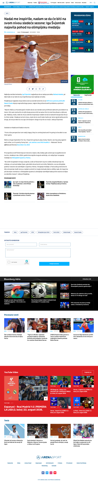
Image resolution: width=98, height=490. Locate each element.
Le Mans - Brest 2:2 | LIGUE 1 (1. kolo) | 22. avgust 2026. (82, 411)
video (18, 463)
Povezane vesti (10, 178)
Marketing (44, 466)
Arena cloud (78, 2)
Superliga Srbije (83, 109)
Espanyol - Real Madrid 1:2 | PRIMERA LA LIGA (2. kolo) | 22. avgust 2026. (25, 408)
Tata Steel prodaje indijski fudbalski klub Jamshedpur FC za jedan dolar (43, 301)
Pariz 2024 (56, 232)
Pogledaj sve (87, 279)
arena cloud (28, 463)
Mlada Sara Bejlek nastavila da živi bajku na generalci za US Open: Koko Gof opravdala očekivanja (82, 443)
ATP (5, 437)
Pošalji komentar (54, 264)
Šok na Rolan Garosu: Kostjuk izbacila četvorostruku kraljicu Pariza (13, 336)
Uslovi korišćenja (81, 463)
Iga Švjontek (26, 94)
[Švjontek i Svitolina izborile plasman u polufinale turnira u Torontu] (7, 196)
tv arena (41, 480)
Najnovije (30, 2)
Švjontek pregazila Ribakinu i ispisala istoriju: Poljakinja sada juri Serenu (57, 183)
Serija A (80, 118)
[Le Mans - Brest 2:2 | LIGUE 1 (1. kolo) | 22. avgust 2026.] (83, 402)
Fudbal (35, 2)
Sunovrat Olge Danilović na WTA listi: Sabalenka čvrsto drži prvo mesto (83, 336)
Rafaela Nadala (58, 94)
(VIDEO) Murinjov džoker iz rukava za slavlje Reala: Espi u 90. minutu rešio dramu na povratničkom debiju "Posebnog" (86, 103)
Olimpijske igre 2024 (43, 232)
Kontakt (54, 466)
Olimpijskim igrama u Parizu (21, 158)
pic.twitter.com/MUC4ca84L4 (39, 142)
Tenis (15, 232)
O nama (60, 463)
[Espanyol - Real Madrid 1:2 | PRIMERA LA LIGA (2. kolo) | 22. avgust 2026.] (26, 388)
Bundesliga (81, 136)
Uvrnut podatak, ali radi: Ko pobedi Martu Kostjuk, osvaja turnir (59, 442)
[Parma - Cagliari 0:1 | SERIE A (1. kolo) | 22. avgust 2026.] (83, 381)
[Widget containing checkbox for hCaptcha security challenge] (18, 262)
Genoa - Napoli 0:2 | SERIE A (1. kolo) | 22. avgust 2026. (59, 411)
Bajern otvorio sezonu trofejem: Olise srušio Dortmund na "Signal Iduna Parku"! (85, 140)
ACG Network (50, 463)
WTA (7, 13)
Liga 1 (80, 127)
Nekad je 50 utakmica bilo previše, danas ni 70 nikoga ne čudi (81, 294)
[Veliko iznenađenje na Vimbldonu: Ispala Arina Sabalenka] (40, 196)
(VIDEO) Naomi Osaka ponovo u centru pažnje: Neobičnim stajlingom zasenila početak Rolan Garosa (59, 337)
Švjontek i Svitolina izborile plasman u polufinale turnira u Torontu (24, 194)
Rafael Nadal (66, 232)
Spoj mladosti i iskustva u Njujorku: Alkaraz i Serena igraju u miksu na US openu (37, 442)
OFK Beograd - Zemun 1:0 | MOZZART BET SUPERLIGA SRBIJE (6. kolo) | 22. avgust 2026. (60, 391)
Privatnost (69, 463)
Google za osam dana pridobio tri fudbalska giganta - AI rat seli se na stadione (14, 302)
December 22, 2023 (23, 145)
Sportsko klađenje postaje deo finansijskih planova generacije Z (81, 285)
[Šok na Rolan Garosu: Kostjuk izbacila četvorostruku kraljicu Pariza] (14, 325)
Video (72, 2)
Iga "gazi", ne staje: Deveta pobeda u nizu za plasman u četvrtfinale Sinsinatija (23, 184)
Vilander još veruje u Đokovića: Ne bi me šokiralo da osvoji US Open (13, 442)
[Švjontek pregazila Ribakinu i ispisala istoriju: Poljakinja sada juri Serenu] (40, 184)
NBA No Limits (60, 2)
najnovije (10, 463)
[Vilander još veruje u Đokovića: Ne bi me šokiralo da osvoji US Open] (14, 431)
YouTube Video (11, 372)
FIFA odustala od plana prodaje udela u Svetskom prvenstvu (80, 303)
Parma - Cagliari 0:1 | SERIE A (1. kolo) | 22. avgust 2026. (82, 390)
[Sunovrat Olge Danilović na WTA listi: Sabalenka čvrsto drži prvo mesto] (83, 325)
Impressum (39, 463)
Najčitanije (88, 95)
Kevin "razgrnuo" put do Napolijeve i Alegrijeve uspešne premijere (84, 121)
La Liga (80, 99)
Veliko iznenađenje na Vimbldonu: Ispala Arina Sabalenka (56, 194)
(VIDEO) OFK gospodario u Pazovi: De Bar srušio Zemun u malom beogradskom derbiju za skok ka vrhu (44, 7)
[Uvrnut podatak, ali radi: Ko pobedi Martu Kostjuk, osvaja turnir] (60, 431)
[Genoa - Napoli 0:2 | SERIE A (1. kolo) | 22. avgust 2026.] (60, 402)
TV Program (53, 2)
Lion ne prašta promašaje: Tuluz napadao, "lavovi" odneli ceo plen (85, 131)
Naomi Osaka (77, 232)
